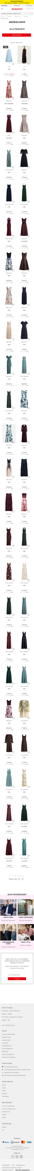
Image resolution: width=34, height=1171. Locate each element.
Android (4, 1127)
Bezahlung (5, 1051)
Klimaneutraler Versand (11, 1067)
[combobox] (17, 13)
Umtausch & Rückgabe (8, 1057)
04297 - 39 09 (7, 1014)
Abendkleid (9, 138)
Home (2, 16)
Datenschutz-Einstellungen (12, 1168)
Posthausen (17, 5)
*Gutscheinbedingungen (17, 1146)
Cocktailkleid (24, 103)
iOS (3, 1130)
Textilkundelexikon (7, 1048)
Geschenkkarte (6, 1040)
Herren (4, 1088)
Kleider (26, 16)
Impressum (6, 1165)
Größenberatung (6, 1046)
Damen (9, 16)
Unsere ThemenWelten (8, 1034)
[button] (13, 64)
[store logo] (14, 9)
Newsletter (5, 1043)
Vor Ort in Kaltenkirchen (9, 1109)
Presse (4, 1117)
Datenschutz (20, 1165)
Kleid (9, 69)
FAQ (13, 1165)
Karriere (4, 1114)
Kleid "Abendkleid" (9, 103)
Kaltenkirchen (29, 5)
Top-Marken (5, 1096)
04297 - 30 (6, 1020)
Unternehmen (6, 1112)
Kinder (4, 1091)
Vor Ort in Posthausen (8, 1106)
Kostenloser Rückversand (11, 1072)
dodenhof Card (6, 1037)
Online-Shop (4, 5)
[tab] (16, 35)
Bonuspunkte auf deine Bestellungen (15, 1075)
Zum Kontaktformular (8, 1025)
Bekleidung (17, 16)
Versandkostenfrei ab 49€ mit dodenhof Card (17, 1069)
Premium (4, 1093)
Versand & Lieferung (8, 1054)
